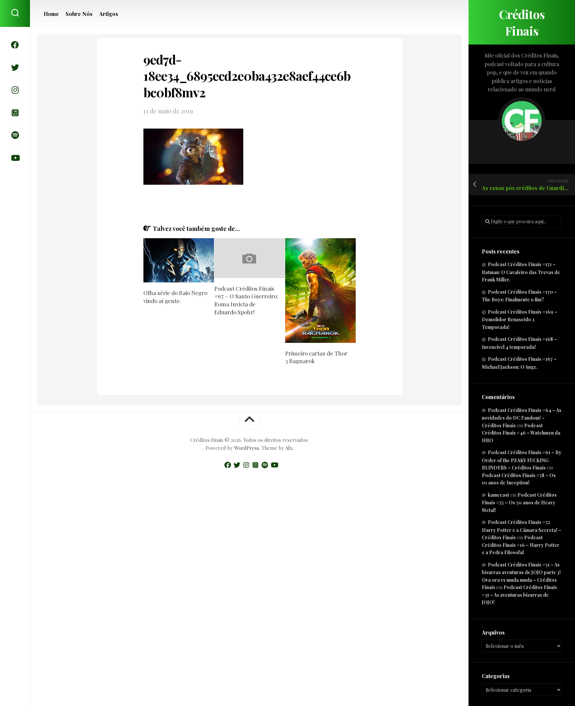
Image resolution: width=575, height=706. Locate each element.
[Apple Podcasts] (15, 113)
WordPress (246, 448)
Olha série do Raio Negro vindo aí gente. (175, 296)
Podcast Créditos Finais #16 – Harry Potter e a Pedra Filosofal (520, 544)
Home (51, 14)
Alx (288, 448)
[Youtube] (15, 158)
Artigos (108, 14)
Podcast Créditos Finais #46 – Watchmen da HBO (521, 433)
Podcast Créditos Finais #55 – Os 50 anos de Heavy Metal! (519, 502)
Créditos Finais (522, 22)
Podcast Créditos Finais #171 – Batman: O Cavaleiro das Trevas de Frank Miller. (521, 272)
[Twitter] (15, 67)
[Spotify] (15, 135)
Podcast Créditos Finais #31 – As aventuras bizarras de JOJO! (519, 594)
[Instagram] (15, 90)
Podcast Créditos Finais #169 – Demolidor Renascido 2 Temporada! (519, 319)
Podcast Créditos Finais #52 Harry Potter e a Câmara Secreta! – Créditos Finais (521, 530)
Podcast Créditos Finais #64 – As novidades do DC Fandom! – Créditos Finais (521, 418)
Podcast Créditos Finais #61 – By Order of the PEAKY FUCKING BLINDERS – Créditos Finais (521, 460)
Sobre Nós (79, 14)
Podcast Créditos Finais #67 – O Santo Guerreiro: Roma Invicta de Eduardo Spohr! (246, 300)
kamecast (498, 495)
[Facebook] (15, 45)
